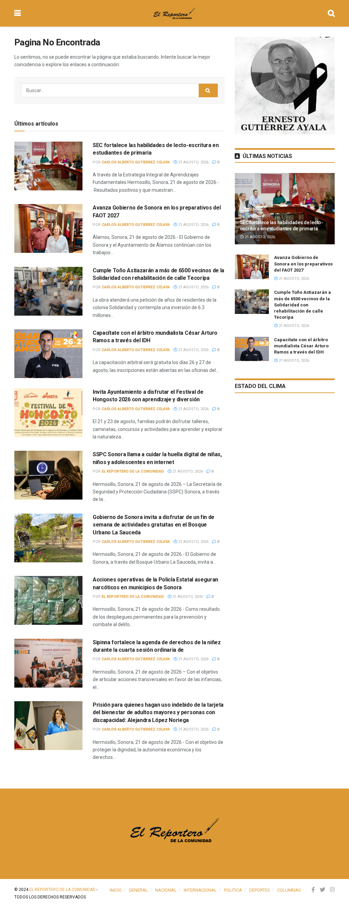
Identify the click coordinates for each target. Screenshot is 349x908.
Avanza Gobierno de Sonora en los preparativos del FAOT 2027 (303, 263)
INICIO (116, 890)
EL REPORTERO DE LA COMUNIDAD (133, 471)
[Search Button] (208, 90)
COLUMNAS (289, 890)
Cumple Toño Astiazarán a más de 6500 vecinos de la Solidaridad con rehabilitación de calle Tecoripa (302, 305)
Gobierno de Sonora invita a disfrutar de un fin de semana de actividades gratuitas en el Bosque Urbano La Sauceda (153, 525)
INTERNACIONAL (200, 890)
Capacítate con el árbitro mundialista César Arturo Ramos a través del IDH (301, 346)
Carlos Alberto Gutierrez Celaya (136, 162)
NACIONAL (166, 890)
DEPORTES (259, 890)
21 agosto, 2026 (193, 162)
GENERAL (138, 890)
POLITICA (233, 890)
